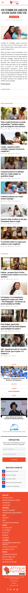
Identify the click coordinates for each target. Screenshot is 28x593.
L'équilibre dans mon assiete (11, 543)
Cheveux (6, 503)
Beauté (5, 495)
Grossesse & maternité (12, 512)
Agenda (5, 537)
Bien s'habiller (8, 557)
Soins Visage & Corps (11, 500)
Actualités (7, 527)
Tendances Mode (9, 554)
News (4, 525)
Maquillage (7, 498)
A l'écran (6, 530)
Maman (5, 507)
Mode (4, 552)
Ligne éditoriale (14, 580)
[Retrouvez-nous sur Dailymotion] (20, 589)
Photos (5, 532)
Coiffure (6, 505)
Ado (4, 520)
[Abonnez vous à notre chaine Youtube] (17, 589)
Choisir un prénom (10, 522)
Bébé (4, 515)
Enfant (5, 517)
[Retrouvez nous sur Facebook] (7, 589)
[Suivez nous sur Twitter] (14, 589)
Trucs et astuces (9, 547)
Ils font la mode (9, 562)
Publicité (14, 583)
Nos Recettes (8, 549)
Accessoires (7, 559)
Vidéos (5, 535)
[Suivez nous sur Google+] (11, 589)
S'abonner (14, 459)
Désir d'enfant (8, 510)
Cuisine (5, 540)
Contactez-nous (14, 585)
